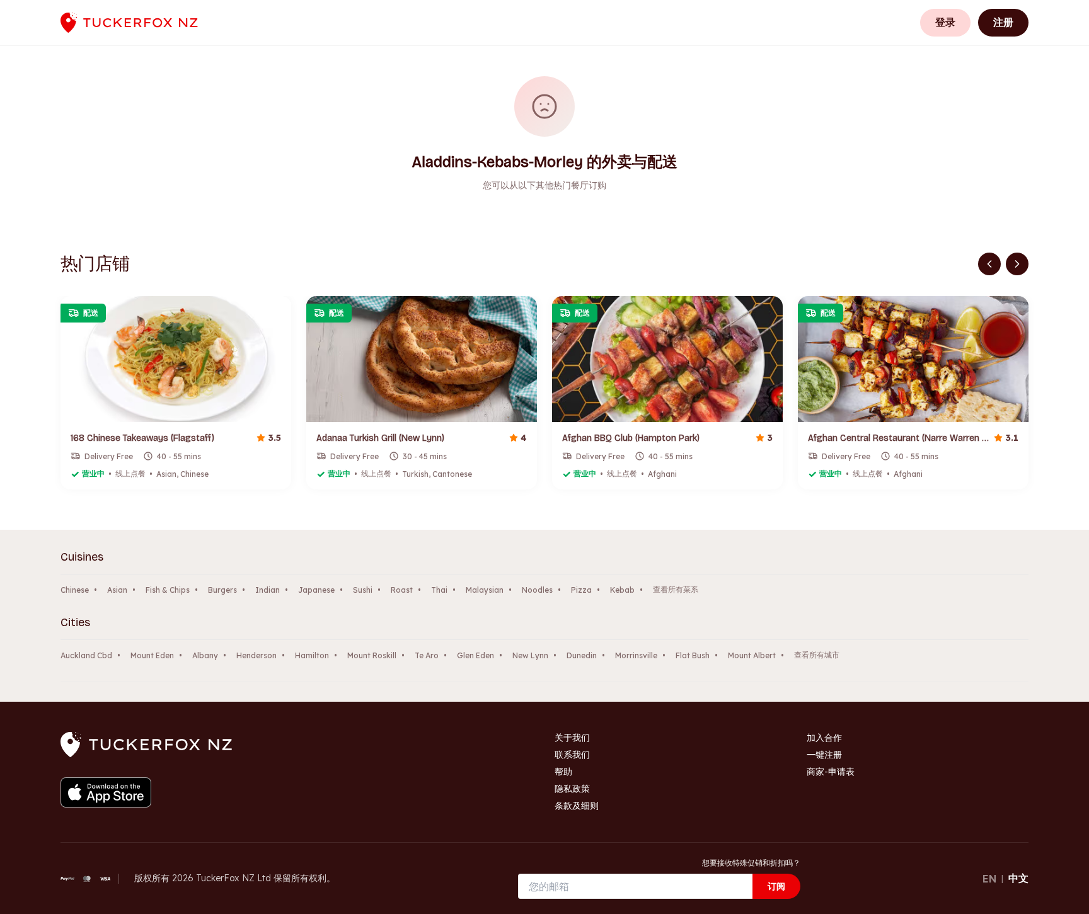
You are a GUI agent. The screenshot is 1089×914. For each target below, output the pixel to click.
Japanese (316, 590)
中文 (1018, 878)
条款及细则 (577, 805)
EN (989, 878)
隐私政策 (572, 788)
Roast (402, 590)
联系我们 (572, 754)
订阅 (776, 886)
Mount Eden (152, 655)
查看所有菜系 (675, 589)
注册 (1003, 22)
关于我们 (572, 737)
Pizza (581, 590)
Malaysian (485, 590)
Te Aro (427, 655)
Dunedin (582, 655)
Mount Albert (752, 655)
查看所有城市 (816, 655)
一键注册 (824, 754)
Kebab (622, 590)
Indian (267, 590)
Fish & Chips (168, 590)
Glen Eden (475, 655)
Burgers (222, 590)
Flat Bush (693, 655)
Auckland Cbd (86, 655)
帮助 (563, 771)
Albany (205, 655)
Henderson (256, 655)
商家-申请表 (831, 771)
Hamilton (312, 655)
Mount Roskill (371, 655)
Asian (117, 590)
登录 (945, 22)
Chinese (74, 590)
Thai (439, 590)
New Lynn (530, 655)
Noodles (537, 590)
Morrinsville (636, 655)
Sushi (362, 590)
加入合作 (824, 737)
